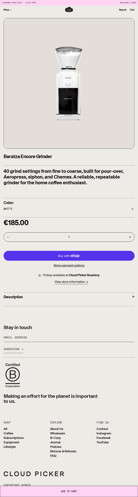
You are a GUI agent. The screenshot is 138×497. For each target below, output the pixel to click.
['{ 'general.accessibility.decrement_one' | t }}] (8, 237)
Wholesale (57, 433)
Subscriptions (14, 438)
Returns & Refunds (63, 451)
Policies (55, 447)
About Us (56, 429)
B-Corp (55, 438)
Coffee (8, 433)
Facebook (103, 438)
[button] (122, 10)
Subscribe (12, 349)
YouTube (102, 442)
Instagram (103, 433)
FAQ (53, 456)
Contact (102, 429)
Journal (55, 442)
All (5, 429)
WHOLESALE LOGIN (128, 3)
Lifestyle (10, 447)
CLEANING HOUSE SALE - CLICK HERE (19, 3)
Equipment (11, 442)
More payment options (69, 265)
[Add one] (130, 237)
